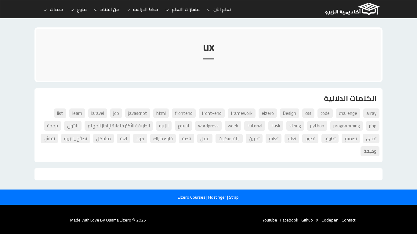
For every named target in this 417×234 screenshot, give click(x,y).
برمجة (52, 125)
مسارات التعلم (186, 9)
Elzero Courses (192, 197)
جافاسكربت (229, 138)
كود (140, 138)
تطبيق (330, 138)
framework (241, 113)
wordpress (208, 125)
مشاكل (103, 138)
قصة (186, 138)
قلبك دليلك (163, 138)
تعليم (273, 138)
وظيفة (370, 151)
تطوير (310, 138)
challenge (348, 113)
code (325, 113)
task (275, 125)
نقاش (49, 138)
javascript (137, 113)
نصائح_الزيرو (75, 138)
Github (307, 220)
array (371, 113)
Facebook (289, 220)
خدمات (56, 9)
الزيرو (164, 125)
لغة (123, 138)
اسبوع (183, 125)
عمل (204, 138)
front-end (212, 113)
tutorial (254, 125)
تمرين (254, 138)
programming (346, 125)
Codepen (330, 220)
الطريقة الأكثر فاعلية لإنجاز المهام (119, 125)
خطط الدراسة (145, 9)
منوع (82, 9)
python (317, 125)
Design (289, 113)
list (60, 113)
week (233, 125)
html (161, 113)
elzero (268, 113)
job (116, 113)
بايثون (72, 125)
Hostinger (217, 197)
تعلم (292, 138)
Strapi (234, 197)
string (295, 125)
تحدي (371, 138)
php (372, 125)
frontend (184, 113)
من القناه (109, 9)
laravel (97, 113)
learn (77, 113)
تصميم (351, 138)
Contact (348, 220)
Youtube (270, 220)
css (308, 113)
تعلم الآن (222, 9)
